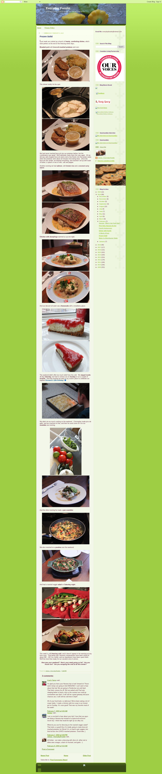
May (100, 214)
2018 (99, 245)
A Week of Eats (104, 233)
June (101, 211)
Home (39, 28)
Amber (49, 713)
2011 (99, 262)
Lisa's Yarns (51, 680)
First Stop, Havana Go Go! (107, 226)
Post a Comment (48, 749)
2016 (99, 250)
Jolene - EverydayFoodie (56, 737)
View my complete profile (105, 161)
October (102, 201)
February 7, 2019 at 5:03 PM (57, 735)
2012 (99, 260)
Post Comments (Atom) (58, 760)
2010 (99, 265)
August (101, 206)
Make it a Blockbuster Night (108, 238)
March (101, 219)
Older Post (87, 755)
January (102, 241)
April (101, 216)
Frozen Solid (103, 235)
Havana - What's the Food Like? (109, 223)
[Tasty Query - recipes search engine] (102, 103)
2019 (99, 194)
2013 (99, 257)
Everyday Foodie (58, 8)
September (103, 204)
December (103, 196)
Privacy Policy (50, 28)
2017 (99, 247)
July (100, 209)
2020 (99, 192)
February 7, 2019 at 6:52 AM (57, 711)
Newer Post (45, 755)
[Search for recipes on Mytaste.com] (101, 108)
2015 (99, 252)
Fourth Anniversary (105, 228)
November (103, 199)
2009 (99, 267)
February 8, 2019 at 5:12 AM (57, 746)
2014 (99, 255)
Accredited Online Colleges (105, 113)
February (102, 221)
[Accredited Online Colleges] (104, 112)
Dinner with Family (105, 230)
